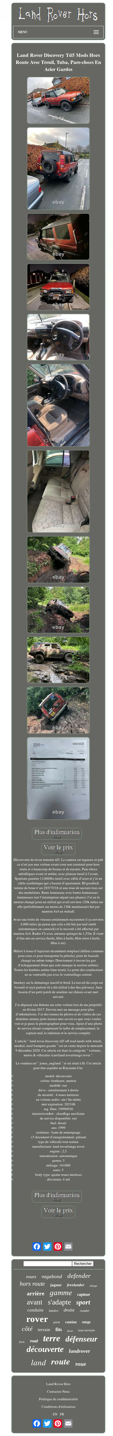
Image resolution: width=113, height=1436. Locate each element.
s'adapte (59, 1302)
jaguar (56, 1285)
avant (35, 1302)
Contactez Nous (58, 1391)
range (86, 1322)
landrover (79, 1351)
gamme (61, 1292)
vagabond (52, 1276)
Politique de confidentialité (58, 1399)
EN (55, 1414)
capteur (83, 1294)
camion (71, 1322)
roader (85, 1311)
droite (69, 1310)
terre (51, 1338)
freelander (75, 1285)
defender (79, 1275)
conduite (35, 1310)
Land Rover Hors (58, 1383)
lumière (53, 1311)
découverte (45, 1349)
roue (80, 1364)
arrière (35, 1293)
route (60, 1361)
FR (62, 1414)
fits (58, 1329)
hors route (32, 1283)
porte (56, 1322)
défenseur (81, 1338)
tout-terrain (86, 1330)
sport (83, 1302)
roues (31, 1276)
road (34, 1341)
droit (70, 1330)
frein (22, 1341)
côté (27, 1328)
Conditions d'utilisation (58, 1406)
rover (37, 1319)
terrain (44, 1329)
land (38, 1362)
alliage (93, 1285)
